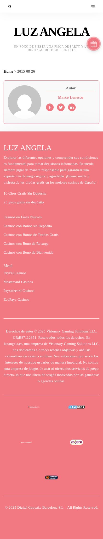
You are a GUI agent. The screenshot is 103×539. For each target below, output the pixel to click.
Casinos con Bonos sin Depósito (28, 226)
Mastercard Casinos (18, 282)
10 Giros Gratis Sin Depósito (25, 193)
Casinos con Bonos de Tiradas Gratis (31, 235)
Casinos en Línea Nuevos (23, 217)
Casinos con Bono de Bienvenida (28, 252)
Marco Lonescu (70, 97)
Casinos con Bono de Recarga (26, 243)
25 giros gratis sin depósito (24, 202)
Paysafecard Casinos (19, 291)
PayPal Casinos (15, 273)
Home (8, 71)
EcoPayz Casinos (16, 299)
